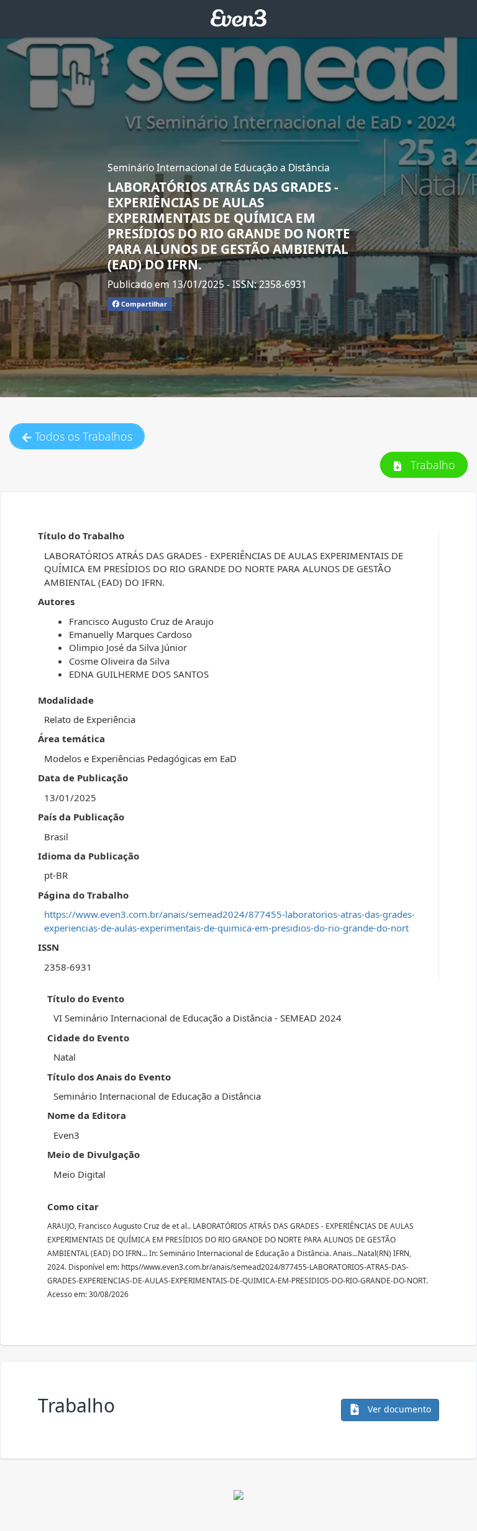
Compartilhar (143, 303)
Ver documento (398, 1409)
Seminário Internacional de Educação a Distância (218, 167)
